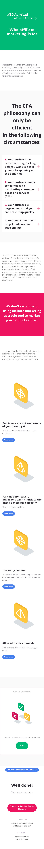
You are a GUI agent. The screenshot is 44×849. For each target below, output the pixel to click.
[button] (22, 600)
